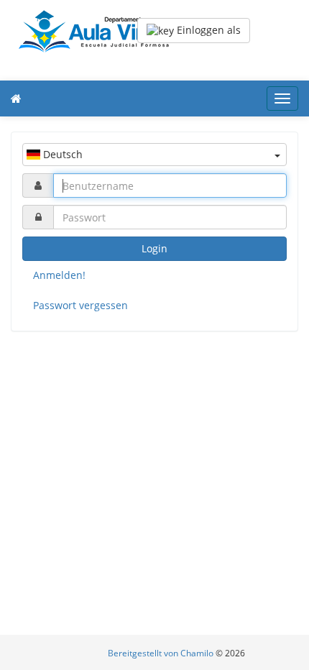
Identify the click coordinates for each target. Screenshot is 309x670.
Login (154, 248)
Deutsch (61, 154)
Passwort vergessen (80, 305)
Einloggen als (207, 30)
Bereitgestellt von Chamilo (162, 653)
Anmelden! (59, 275)
